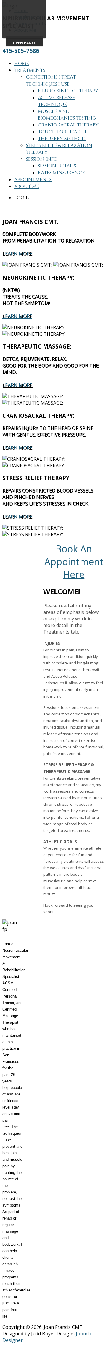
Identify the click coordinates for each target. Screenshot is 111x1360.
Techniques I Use (48, 84)
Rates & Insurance (61, 173)
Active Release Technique (56, 101)
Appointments (33, 179)
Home (21, 63)
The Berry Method (62, 138)
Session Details (57, 166)
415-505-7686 (20, 50)
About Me (26, 186)
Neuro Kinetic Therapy (68, 91)
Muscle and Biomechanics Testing (67, 114)
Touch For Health (62, 132)
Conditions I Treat (51, 77)
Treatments (29, 70)
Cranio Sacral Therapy (68, 125)
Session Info (41, 159)
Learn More (17, 253)
